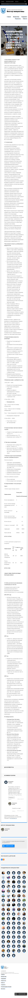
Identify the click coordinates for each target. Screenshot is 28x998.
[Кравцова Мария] (13, 923)
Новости (25, 18)
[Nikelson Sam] (19, 877)
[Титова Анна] (13, 905)
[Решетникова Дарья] (13, 914)
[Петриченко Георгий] (13, 900)
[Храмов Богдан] (19, 872)
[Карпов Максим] (13, 891)
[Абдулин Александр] (13, 918)
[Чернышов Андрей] (8, 900)
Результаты (18, 18)
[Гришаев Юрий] (19, 928)
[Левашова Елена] (24, 923)
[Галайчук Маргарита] (24, 886)
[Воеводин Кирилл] (19, 891)
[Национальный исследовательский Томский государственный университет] (14, 967)
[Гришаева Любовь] (8, 946)
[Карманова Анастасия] (8, 886)
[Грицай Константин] (24, 900)
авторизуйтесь (13, 818)
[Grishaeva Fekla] (3, 886)
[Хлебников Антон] (19, 886)
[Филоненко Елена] (13, 937)
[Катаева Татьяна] (3, 955)
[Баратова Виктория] (8, 909)
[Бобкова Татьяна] (3, 932)
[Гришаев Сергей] (24, 928)
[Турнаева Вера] (19, 882)
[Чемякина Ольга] (3, 895)
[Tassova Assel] (13, 928)
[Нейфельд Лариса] (24, 941)
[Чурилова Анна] (3, 918)
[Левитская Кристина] (8, 923)
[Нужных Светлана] (24, 951)
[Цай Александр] (19, 895)
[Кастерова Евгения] (13, 941)
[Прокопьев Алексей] (24, 946)
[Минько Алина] (13, 909)
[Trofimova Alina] (3, 941)
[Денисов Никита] (3, 877)
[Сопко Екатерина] (24, 914)
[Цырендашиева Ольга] (8, 891)
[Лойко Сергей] (3, 872)
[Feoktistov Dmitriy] (19, 941)
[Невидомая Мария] (19, 932)
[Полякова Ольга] (8, 937)
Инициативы (16, 16)
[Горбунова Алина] (19, 909)
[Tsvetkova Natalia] (13, 946)
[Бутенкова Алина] (3, 951)
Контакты (16, 1)
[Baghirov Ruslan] (24, 905)
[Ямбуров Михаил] (8, 941)
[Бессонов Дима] (8, 905)
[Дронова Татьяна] (8, 872)
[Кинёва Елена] (24, 891)
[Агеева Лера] (8, 877)
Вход (25, 1)
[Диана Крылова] (19, 923)
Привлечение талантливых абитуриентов (14, 31)
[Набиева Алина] (13, 882)
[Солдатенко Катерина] (24, 882)
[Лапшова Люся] (24, 872)
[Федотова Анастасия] (8, 895)
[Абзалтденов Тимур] (8, 882)
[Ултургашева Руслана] (13, 955)
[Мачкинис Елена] (19, 946)
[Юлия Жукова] (19, 937)
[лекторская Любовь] (19, 918)
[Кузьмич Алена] (13, 951)
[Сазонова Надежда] (3, 928)
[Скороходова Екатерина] (3, 946)
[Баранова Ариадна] (13, 877)
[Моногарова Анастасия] (3, 909)
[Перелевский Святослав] (8, 918)
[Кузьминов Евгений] (3, 891)
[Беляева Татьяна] (8, 932)
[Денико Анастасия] (3, 937)
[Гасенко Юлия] (24, 932)
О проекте (2, 1)
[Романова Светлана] (8, 955)
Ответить (9, 799)
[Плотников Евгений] (3, 882)
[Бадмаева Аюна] (8, 914)
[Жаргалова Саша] (19, 900)
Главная (9, 16)
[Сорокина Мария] (24, 895)
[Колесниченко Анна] (8, 928)
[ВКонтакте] (2, 859)
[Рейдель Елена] (24, 909)
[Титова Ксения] (19, 905)
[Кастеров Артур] (3, 900)
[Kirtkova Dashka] (19, 914)
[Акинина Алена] (24, 937)
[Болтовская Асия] (24, 918)
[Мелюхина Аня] (3, 905)
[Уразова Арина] (19, 951)
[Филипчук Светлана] (3, 923)
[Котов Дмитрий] (13, 895)
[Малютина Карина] (13, 872)
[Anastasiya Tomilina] (24, 877)
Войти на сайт (9, 845)
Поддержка (24, 16)
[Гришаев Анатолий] (13, 886)
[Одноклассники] (3, 859)
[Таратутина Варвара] (3, 914)
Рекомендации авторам (10, 1)
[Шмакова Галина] (13, 932)
